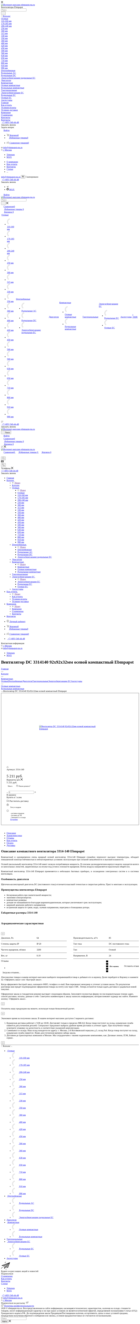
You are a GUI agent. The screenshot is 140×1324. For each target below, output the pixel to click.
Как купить (17, 596)
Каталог (16, 485)
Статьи (4, 1283)
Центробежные (25, 549)
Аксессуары (76, 681)
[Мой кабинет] (2, 455)
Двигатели (27, 681)
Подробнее (14, 819)
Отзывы (10, 838)
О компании (7, 1276)
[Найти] (3, 13)
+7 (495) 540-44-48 (10, 122)
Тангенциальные (40, 681)
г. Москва (7, 150)
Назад (17, 483)
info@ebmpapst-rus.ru (12, 147)
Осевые (21, 493)
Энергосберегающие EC (29, 582)
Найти (4, 1321)
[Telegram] (7, 187)
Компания (16, 609)
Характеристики (14, 835)
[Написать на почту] (2, 462)
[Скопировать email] (23, 176)
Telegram (11, 154)
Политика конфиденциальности (19, 1306)
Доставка (11, 845)
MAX (9, 157)
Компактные (23, 567)
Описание (11, 833)
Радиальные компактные (12, 688)
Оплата (10, 843)
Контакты (5, 1281)
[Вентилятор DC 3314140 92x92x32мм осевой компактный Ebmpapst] (70, 728)
